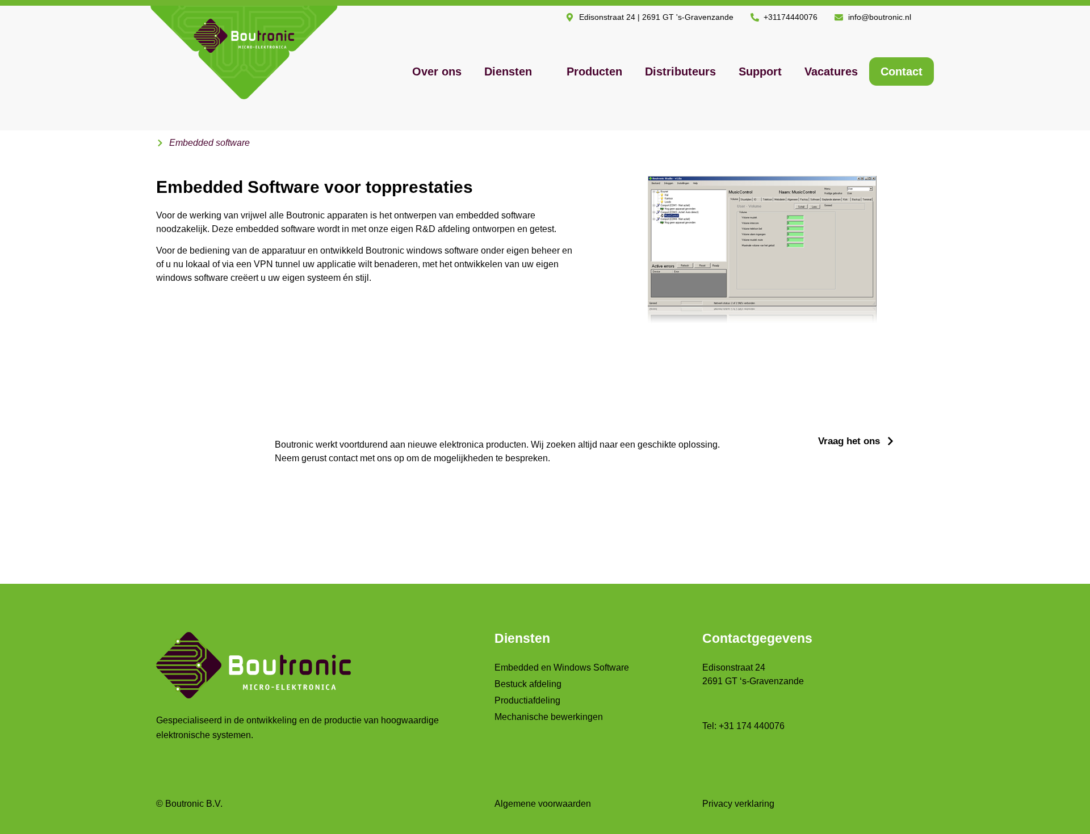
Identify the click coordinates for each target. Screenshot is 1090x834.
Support (760, 71)
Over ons (437, 71)
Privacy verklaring (738, 803)
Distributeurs (680, 71)
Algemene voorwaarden (542, 803)
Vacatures (831, 71)
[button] (514, 71)
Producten (594, 71)
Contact (902, 71)
